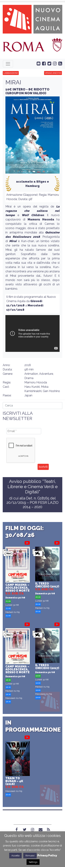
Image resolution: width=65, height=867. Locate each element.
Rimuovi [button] (29, 855)
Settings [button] (33, 862)
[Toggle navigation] (8, 63)
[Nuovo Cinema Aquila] (32, 19)
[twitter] (48, 63)
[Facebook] (16, 829)
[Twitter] (24, 829)
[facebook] (43, 63)
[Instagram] (32, 829)
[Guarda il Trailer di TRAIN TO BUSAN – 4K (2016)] (27, 736)
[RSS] (48, 829)
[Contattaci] (37, 63)
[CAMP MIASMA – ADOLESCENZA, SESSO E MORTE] (17, 565)
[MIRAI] (32, 136)
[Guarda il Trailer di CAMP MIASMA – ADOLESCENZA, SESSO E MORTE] (27, 542)
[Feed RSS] (59, 63)
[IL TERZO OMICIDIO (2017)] (47, 564)
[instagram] (54, 63)
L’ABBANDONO (10, 73)
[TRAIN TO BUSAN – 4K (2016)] (17, 759)
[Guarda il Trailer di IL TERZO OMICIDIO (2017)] (57, 542)
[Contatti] (40, 829)
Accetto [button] (15, 855)
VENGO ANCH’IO (53, 73)
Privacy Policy (47, 855)
